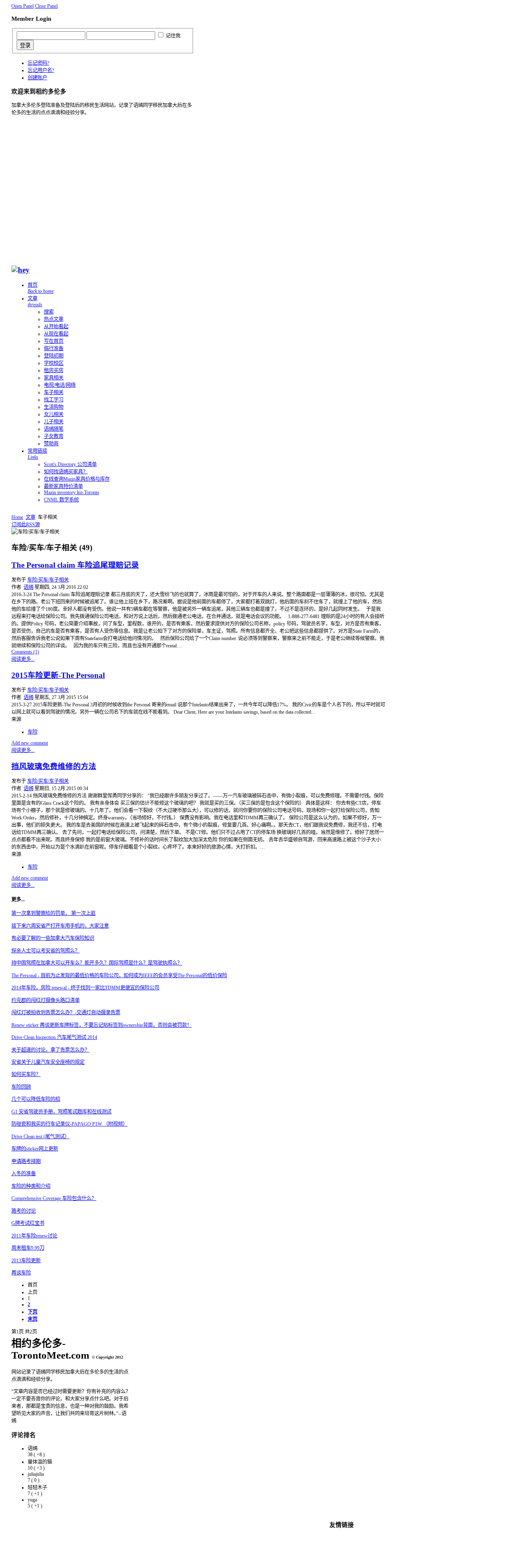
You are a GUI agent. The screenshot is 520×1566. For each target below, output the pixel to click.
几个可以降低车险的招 (35, 1099)
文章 (35, 301)
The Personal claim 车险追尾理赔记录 (75, 565)
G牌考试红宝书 (27, 1223)
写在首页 (53, 341)
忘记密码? (38, 63)
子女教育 (53, 436)
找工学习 (53, 400)
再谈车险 (21, 1273)
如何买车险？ (26, 1074)
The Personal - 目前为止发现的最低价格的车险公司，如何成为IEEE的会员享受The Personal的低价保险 (119, 975)
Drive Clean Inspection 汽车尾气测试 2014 (54, 1037)
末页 (32, 1319)
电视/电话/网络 (60, 385)
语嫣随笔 (53, 429)
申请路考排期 (26, 1161)
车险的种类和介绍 (30, 1186)
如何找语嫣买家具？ (66, 472)
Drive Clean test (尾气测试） (40, 1136)
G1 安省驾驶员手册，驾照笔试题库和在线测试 (61, 1112)
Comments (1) (25, 652)
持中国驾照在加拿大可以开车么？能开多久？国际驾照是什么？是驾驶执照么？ (96, 963)
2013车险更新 (26, 1260)
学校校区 (53, 363)
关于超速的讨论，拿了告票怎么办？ (50, 1050)
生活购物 (53, 407)
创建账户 (37, 78)
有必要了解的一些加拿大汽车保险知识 (52, 938)
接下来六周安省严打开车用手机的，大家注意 (60, 926)
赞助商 (51, 443)
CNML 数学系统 (61, 500)
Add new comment (29, 743)
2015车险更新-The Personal (58, 675)
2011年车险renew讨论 (34, 1236)
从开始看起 (56, 326)
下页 (32, 1312)
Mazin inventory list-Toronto (71, 492)
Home (17, 517)
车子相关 (53, 392)
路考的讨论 (23, 1211)
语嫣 (28, 587)
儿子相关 (53, 422)
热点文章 (53, 319)
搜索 (49, 312)
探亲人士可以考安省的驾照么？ (45, 951)
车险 (32, 732)
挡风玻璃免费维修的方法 (53, 766)
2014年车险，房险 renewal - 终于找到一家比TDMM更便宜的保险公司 (85, 988)
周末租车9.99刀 (27, 1248)
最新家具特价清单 (63, 486)
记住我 (173, 36)
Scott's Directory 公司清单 (70, 464)
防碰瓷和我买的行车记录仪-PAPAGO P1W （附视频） (69, 1124)
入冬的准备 (23, 1173)
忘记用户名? (41, 70)
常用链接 (37, 454)
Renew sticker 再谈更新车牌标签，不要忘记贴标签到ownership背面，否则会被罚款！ (101, 1025)
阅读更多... (23, 659)
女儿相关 (53, 414)
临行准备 (53, 348)
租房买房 (53, 370)
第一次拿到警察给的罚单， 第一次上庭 (53, 913)
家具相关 (53, 378)
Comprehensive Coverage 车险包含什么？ (53, 1198)
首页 (41, 288)
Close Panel (46, 6)
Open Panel (22, 6)
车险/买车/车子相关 (48, 580)
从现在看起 (56, 334)
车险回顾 (21, 1087)
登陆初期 (53, 356)
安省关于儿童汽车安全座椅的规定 (47, 1062)
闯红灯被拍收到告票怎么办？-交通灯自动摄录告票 (65, 1012)
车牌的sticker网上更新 (34, 1149)
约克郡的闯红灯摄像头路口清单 (45, 1000)
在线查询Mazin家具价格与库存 (77, 479)
